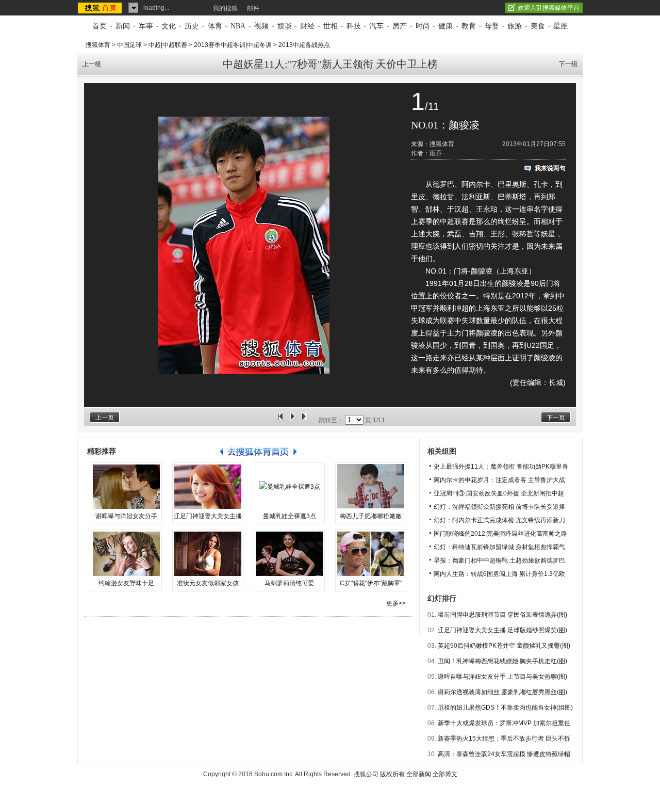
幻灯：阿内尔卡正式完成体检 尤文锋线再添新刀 (499, 520)
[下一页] (304, 420)
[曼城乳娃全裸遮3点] (289, 486)
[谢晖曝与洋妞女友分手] (126, 486)
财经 (307, 26)
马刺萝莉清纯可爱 (289, 583)
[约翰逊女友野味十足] (126, 553)
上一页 (104, 417)
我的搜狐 (225, 8)
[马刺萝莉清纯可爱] (289, 553)
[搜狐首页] (101, 7)
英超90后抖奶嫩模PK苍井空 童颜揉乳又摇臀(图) (504, 645)
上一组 (91, 64)
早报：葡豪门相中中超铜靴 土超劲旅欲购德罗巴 (499, 560)
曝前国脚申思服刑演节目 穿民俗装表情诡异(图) (502, 614)
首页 (99, 26)
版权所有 (392, 774)
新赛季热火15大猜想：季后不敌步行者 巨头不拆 (504, 738)
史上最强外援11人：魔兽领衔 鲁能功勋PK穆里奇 (501, 466)
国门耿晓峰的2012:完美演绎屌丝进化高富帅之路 (500, 533)
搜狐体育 (98, 45)
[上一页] (280, 420)
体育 (215, 26)
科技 (353, 26)
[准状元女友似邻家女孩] (208, 553)
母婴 (492, 26)
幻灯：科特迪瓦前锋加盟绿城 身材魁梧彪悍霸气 (499, 547)
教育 (468, 26)
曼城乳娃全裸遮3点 (289, 516)
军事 (146, 26)
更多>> (396, 603)
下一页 (556, 417)
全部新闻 (418, 774)
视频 (261, 26)
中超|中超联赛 (167, 45)
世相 (330, 26)
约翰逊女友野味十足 (126, 583)
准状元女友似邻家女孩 (208, 583)
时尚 (423, 26)
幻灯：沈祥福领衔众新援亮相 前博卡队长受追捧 (499, 506)
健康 (445, 26)
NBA (237, 26)
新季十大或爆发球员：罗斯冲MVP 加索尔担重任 (504, 723)
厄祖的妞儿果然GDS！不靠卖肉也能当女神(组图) (505, 707)
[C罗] (371, 553)
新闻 (123, 26)
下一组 (568, 64)
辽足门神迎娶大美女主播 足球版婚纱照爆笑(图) (502, 630)
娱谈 (284, 26)
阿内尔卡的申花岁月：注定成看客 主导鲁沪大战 (499, 480)
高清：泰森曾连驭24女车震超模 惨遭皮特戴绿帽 (504, 754)
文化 (168, 26)
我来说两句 (550, 168)
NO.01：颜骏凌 (445, 125)
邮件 (253, 8)
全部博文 (445, 774)
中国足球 (129, 45)
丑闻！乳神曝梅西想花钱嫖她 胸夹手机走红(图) (502, 661)
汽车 (376, 26)
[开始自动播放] (292, 420)
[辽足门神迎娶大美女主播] (208, 486)
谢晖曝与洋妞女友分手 (126, 516)
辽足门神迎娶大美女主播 (208, 516)
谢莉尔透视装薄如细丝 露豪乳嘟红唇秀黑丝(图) (502, 692)
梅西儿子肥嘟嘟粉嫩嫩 (371, 516)
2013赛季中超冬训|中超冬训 (233, 45)
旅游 (514, 26)
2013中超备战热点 (304, 45)
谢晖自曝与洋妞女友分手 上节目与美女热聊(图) (502, 676)
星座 (560, 26)
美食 (538, 26)
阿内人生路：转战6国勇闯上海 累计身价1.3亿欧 (499, 574)
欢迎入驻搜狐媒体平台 (549, 7)
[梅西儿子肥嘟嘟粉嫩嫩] (371, 486)
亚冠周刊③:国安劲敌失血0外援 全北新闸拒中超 (499, 493)
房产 (399, 26)
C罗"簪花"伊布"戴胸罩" (371, 583)
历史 (192, 26)
